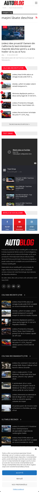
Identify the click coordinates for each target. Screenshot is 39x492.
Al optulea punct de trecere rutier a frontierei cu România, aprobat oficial (24, 408)
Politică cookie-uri (18, 489)
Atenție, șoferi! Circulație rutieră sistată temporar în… (24, 85)
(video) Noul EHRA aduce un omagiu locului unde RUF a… (22, 75)
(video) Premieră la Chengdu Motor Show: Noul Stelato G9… (23, 104)
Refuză (19, 479)
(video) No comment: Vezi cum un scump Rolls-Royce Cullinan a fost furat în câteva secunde (24, 365)
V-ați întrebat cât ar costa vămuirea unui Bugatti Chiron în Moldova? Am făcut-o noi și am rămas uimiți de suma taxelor (23, 386)
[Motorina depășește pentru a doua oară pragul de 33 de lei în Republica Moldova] (6, 95)
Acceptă (19, 473)
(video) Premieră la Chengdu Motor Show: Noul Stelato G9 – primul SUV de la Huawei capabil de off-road (24, 332)
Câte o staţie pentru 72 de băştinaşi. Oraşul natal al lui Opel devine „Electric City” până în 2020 (24, 375)
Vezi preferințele (19, 484)
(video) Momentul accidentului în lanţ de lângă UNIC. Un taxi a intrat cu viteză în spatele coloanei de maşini (24, 397)
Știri (4, 27)
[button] (36, 449)
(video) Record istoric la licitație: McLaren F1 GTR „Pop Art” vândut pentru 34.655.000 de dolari (24, 343)
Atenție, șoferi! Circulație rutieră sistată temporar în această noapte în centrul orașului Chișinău (24, 313)
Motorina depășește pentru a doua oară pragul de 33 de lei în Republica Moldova (24, 322)
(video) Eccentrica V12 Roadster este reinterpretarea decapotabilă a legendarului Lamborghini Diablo (24, 429)
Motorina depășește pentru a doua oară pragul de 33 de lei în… (24, 94)
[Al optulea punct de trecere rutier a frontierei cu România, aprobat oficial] (6, 408)
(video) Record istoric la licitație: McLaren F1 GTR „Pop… (24, 113)
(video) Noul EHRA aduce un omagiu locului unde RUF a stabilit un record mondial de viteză (24, 304)
